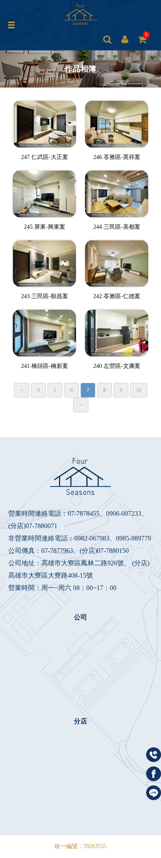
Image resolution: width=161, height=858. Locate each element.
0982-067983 (91, 538)
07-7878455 (83, 513)
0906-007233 (123, 513)
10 (138, 390)
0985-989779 (133, 538)
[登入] (124, 39)
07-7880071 (41, 525)
